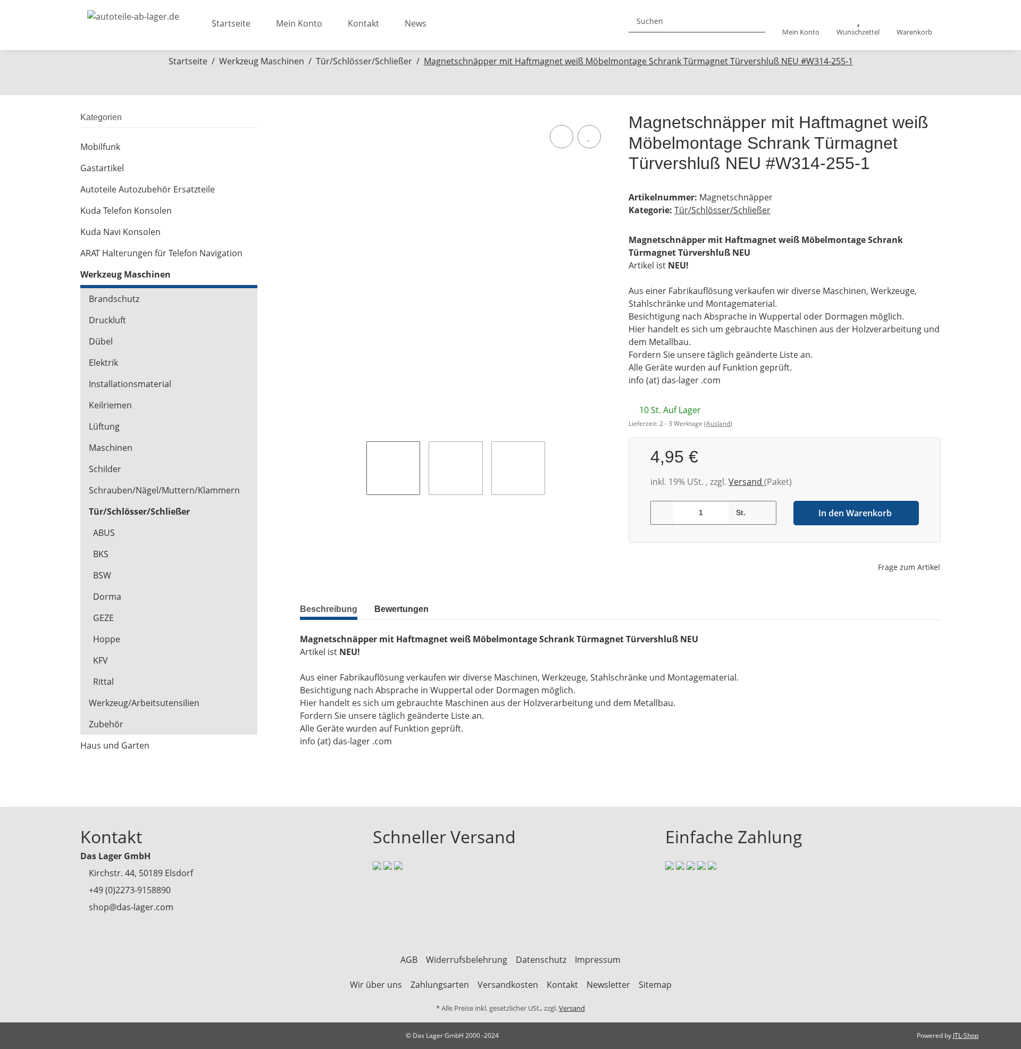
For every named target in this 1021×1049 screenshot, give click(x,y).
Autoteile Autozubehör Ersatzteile (147, 189)
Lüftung (104, 426)
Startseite (231, 23)
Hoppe (106, 639)
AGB (408, 960)
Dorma (107, 596)
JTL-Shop (965, 1035)
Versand (746, 482)
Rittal (103, 681)
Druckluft (107, 320)
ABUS (104, 533)
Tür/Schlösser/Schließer (722, 210)
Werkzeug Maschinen (125, 274)
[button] (801, 25)
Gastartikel (102, 168)
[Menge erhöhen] (764, 512)
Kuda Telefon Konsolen (126, 210)
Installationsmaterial (130, 384)
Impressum (598, 960)
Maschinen (110, 448)
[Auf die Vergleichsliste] (561, 136)
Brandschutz (114, 299)
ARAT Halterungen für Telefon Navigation (161, 253)
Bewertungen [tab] (401, 609)
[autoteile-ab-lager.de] (133, 13)
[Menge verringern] (662, 512)
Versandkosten (508, 985)
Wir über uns (376, 985)
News (415, 23)
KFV (100, 660)
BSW (102, 575)
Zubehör (106, 724)
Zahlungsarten (440, 985)
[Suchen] (753, 21)
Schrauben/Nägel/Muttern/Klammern (164, 490)
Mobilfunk (100, 147)
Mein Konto (299, 23)
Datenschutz (541, 960)
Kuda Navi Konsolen (120, 232)
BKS (100, 554)
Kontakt (363, 23)
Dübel (101, 341)
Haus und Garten (114, 745)
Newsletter (608, 985)
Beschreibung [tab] (328, 609)
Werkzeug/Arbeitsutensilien (144, 703)
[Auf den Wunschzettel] (589, 136)
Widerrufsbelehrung (466, 960)
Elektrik (103, 362)
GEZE (103, 618)
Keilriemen (110, 405)
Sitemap (655, 985)
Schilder (105, 469)
